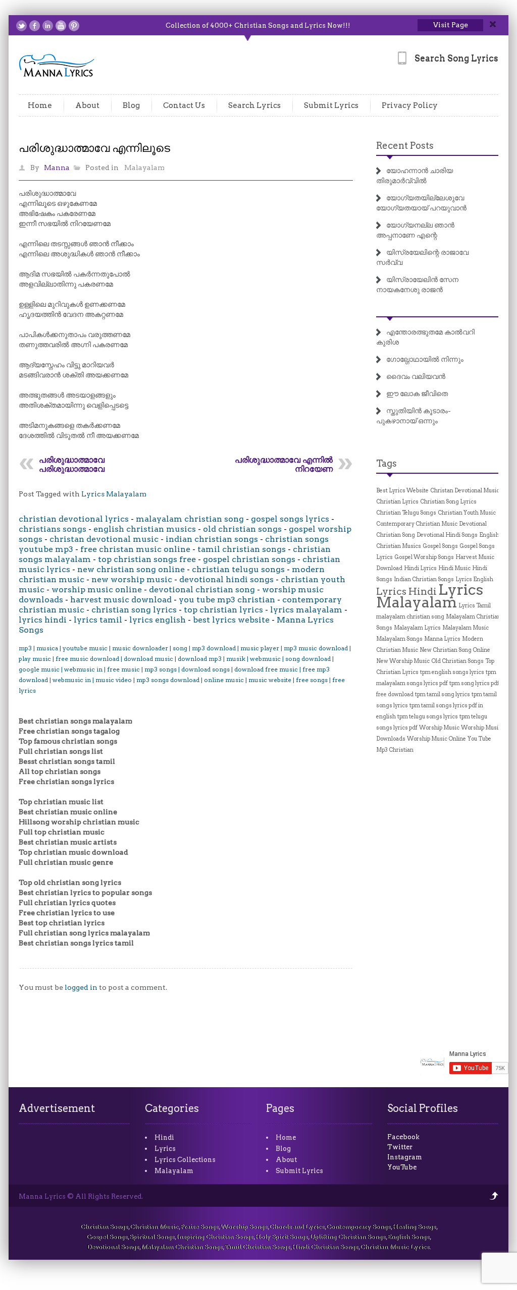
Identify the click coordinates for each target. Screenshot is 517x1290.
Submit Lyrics (331, 105)
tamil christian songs (241, 549)
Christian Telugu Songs (406, 513)
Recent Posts (405, 145)
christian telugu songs (238, 569)
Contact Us (184, 105)
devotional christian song (202, 589)
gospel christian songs (249, 559)
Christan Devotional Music (464, 490)
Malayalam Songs (399, 639)
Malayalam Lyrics (417, 628)
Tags (386, 463)
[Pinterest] (74, 25)
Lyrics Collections (185, 1159)
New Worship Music (403, 661)
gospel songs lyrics (290, 519)
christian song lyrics (134, 609)
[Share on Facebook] (34, 25)
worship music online (96, 589)
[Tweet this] (21, 25)
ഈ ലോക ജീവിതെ (417, 393)
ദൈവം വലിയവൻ (415, 376)
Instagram (404, 1157)
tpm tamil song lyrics (442, 694)
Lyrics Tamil (474, 605)
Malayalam (144, 167)
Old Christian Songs (457, 661)
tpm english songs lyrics (452, 672)
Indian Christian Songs (424, 579)
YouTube (402, 1167)
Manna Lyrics (442, 639)
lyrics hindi (43, 620)
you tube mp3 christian (227, 599)
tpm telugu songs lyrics (427, 716)
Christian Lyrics (397, 501)
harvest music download (121, 599)
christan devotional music (104, 539)
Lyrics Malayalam (113, 494)
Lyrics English (474, 579)
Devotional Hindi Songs (447, 535)
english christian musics (144, 529)
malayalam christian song (190, 519)
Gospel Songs (440, 546)
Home (40, 105)
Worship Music (439, 727)
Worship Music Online (436, 739)
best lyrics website (231, 620)
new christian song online (131, 569)
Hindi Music (454, 568)
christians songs (52, 529)
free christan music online (135, 549)
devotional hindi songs (226, 579)
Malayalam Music (465, 628)
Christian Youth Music (467, 513)
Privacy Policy (410, 105)
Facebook (403, 1137)
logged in (81, 987)
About (87, 105)
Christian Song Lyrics (448, 501)
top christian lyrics (223, 609)
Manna (57, 167)
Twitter (399, 1147)
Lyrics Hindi (406, 591)
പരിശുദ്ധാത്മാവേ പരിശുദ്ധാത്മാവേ (72, 464)
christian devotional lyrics (74, 519)
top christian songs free (147, 559)
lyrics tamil (98, 620)
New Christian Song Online (455, 650)
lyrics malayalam (306, 609)
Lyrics (165, 1148)
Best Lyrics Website (402, 490)
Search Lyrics (254, 105)
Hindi (164, 1137)
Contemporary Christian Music (416, 524)
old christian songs (242, 529)
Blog (131, 105)
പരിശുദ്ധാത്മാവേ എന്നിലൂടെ (94, 147)
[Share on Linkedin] (47, 25)
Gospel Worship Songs (424, 557)
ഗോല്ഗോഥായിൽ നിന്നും (424, 359)
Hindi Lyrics (420, 568)
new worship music (131, 579)
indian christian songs (212, 539)
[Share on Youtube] (61, 25)
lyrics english (157, 620)
